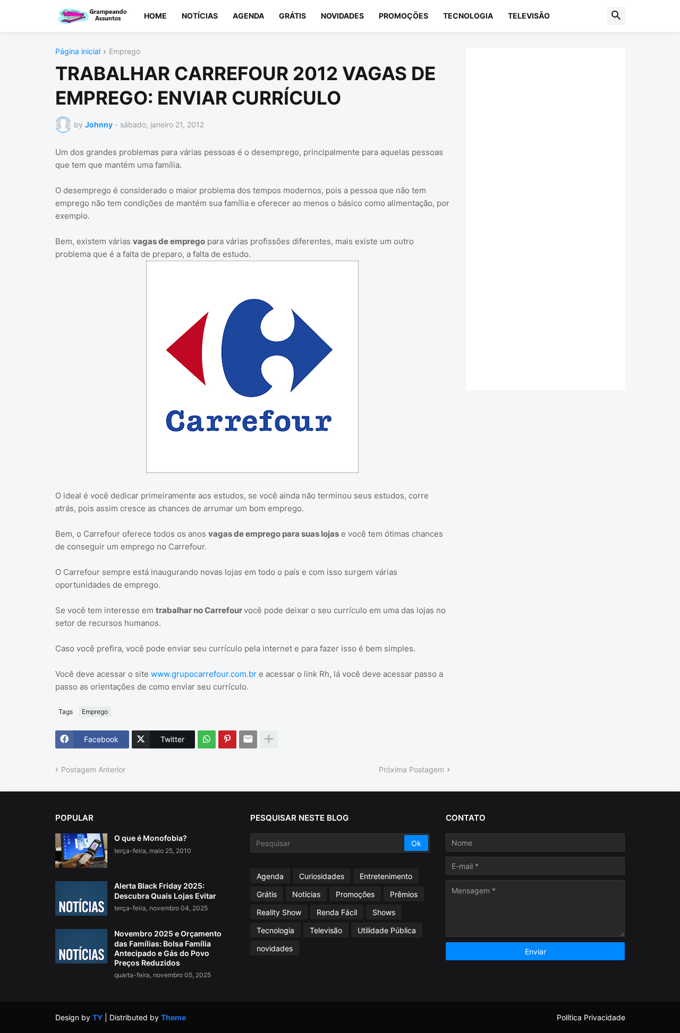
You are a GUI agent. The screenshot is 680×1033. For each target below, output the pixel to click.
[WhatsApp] (207, 739)
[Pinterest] (227, 739)
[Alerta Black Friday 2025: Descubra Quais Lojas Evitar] (81, 898)
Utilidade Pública (387, 930)
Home (155, 15)
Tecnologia (468, 15)
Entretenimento (386, 876)
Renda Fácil (337, 912)
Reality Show (279, 912)
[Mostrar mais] (269, 739)
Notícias (200, 15)
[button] (616, 16)
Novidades (342, 15)
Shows (383, 912)
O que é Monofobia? (150, 837)
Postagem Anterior (93, 769)
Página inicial (77, 52)
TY (97, 1017)
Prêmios (404, 894)
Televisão (529, 15)
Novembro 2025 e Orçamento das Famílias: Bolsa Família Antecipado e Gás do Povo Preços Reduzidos (168, 948)
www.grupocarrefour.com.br (205, 674)
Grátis (292, 15)
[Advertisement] (556, 217)
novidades (275, 948)
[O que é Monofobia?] (81, 850)
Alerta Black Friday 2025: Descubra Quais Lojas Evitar (165, 890)
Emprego (124, 52)
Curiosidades (321, 876)
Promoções (403, 15)
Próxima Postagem (411, 769)
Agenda (248, 15)
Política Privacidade (591, 1017)
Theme (173, 1017)
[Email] (248, 739)
